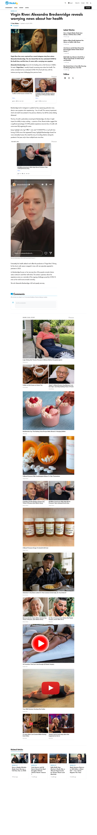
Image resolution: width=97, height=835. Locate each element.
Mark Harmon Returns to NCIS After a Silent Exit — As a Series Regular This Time (77, 769)
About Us (77, 3)
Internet (21, 7)
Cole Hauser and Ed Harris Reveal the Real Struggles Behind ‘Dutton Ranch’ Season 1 (38, 770)
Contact (82, 3)
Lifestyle (27, 7)
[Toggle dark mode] (91, 3)
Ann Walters (15, 23)
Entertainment (8, 7)
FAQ (87, 3)
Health (15, 7)
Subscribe (88, 7)
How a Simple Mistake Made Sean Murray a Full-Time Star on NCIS (19, 769)
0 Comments (16, 25)
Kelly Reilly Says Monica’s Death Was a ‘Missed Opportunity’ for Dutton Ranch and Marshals (58, 770)
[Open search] (65, 3)
